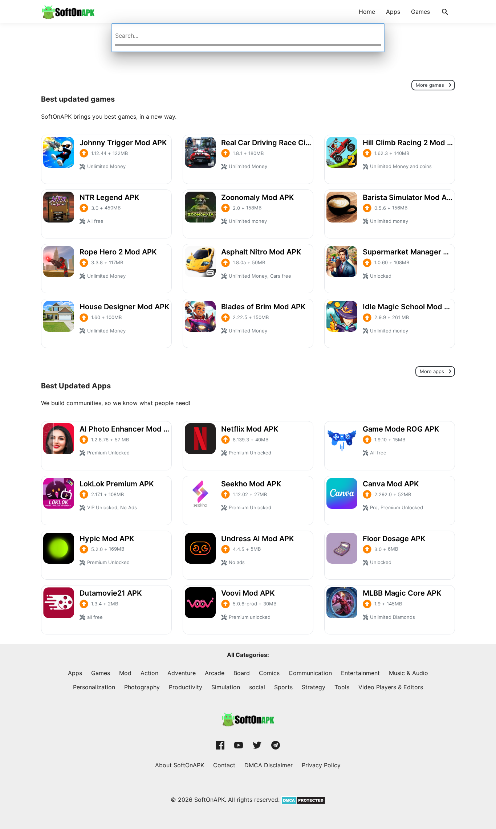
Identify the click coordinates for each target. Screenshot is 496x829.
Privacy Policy (321, 765)
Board (241, 673)
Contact (224, 765)
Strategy (313, 687)
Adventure (181, 673)
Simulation (225, 687)
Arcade (214, 673)
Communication (310, 673)
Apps (393, 11)
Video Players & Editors (390, 687)
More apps (433, 372)
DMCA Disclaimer (268, 765)
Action (149, 673)
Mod (125, 673)
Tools (341, 687)
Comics (269, 673)
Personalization (94, 687)
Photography (142, 687)
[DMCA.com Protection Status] (302, 799)
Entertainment (360, 673)
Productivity (185, 687)
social (257, 687)
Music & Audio (408, 673)
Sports (283, 687)
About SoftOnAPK (179, 765)
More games (431, 85)
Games (420, 11)
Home (367, 11)
